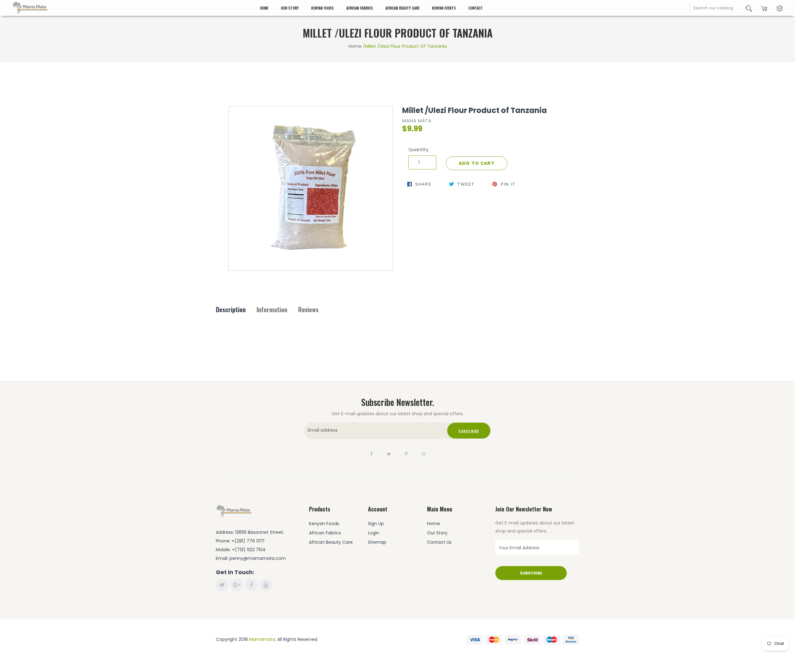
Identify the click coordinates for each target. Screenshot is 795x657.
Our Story (290, 8)
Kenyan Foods (322, 8)
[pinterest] (406, 453)
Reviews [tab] (308, 309)
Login (373, 533)
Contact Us (439, 542)
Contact (475, 8)
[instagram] (423, 453)
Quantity (418, 149)
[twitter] (388, 453)
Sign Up (376, 523)
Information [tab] (272, 309)
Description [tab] (231, 309)
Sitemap (377, 542)
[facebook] (371, 453)
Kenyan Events (444, 8)
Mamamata (262, 639)
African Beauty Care (402, 8)
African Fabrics (359, 8)
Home (264, 8)
